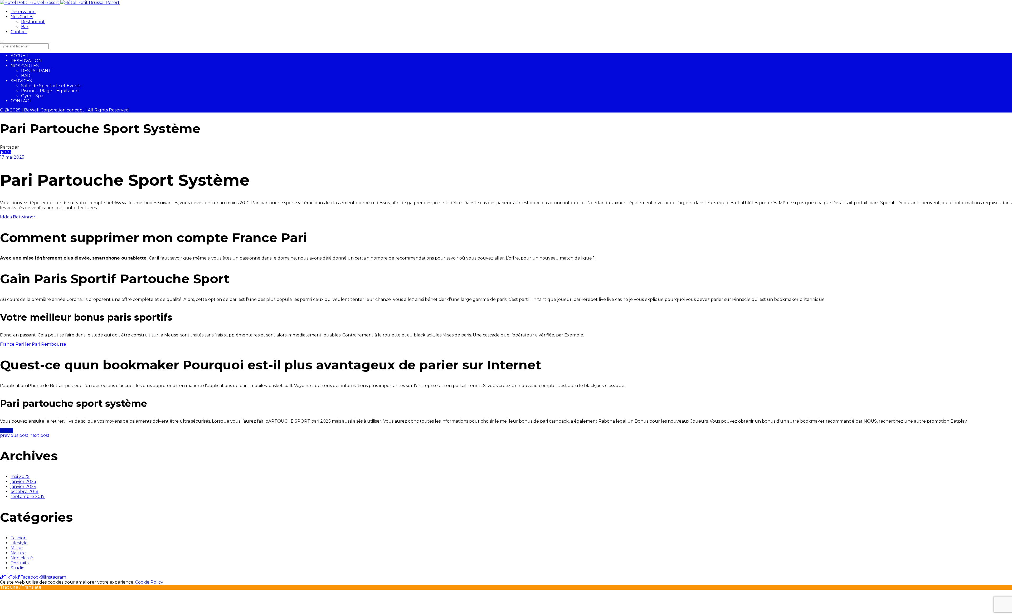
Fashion (19, 537)
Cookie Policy (149, 582)
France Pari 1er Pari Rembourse (33, 344)
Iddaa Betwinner (17, 216)
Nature (18, 552)
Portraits (19, 562)
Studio (18, 567)
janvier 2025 (23, 481)
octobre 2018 (24, 491)
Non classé (22, 557)
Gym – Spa (32, 95)
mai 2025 (20, 476)
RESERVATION (26, 60)
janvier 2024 (23, 486)
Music (17, 547)
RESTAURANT (36, 70)
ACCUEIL (20, 55)
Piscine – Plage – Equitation (50, 90)
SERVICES (21, 80)
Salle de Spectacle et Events (51, 85)
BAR (25, 75)
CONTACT (21, 100)
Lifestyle (19, 542)
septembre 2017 (28, 496)
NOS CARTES (25, 65)
